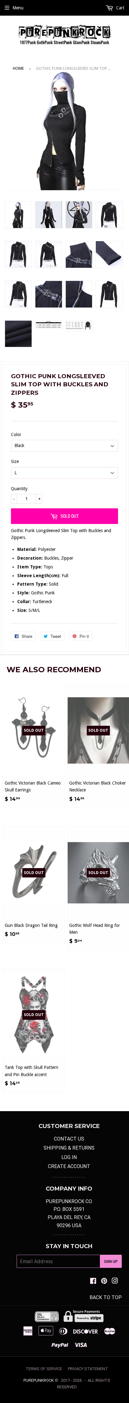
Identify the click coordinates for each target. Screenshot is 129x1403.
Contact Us (69, 1139)
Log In (69, 1157)
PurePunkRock (38, 1380)
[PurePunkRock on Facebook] (93, 1281)
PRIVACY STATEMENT (88, 1368)
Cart (119, 7)
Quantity (19, 488)
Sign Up (111, 1261)
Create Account (69, 1166)
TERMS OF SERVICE (44, 1368)
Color (16, 434)
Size (15, 461)
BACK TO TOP (106, 1297)
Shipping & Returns (69, 1148)
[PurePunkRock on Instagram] (115, 1281)
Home (18, 68)
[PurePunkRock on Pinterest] (104, 1281)
